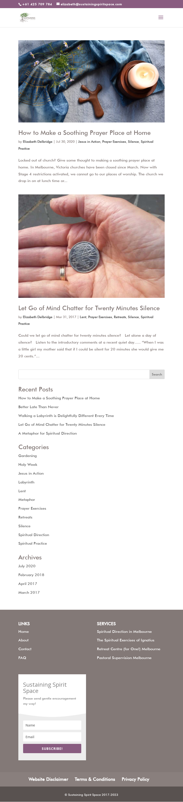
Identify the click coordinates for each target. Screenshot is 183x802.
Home (23, 631)
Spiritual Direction (33, 535)
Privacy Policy (135, 779)
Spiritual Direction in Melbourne (124, 631)
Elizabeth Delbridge (37, 141)
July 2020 (27, 566)
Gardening (27, 455)
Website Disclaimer (48, 779)
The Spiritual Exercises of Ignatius (125, 640)
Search (157, 374)
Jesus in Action (89, 141)
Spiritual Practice (32, 543)
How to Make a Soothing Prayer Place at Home (84, 132)
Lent (83, 317)
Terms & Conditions (95, 779)
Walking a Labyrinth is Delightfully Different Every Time (66, 415)
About (23, 640)
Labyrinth (26, 482)
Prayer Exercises (114, 141)
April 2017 (27, 583)
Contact (24, 649)
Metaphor (26, 499)
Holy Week (27, 464)
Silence (133, 141)
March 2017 (29, 592)
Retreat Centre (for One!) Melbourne (128, 649)
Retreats (120, 317)
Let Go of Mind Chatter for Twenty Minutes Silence (89, 308)
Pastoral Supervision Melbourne (124, 657)
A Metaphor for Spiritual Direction (47, 433)
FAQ (22, 657)
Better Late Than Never (38, 407)
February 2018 (31, 575)
